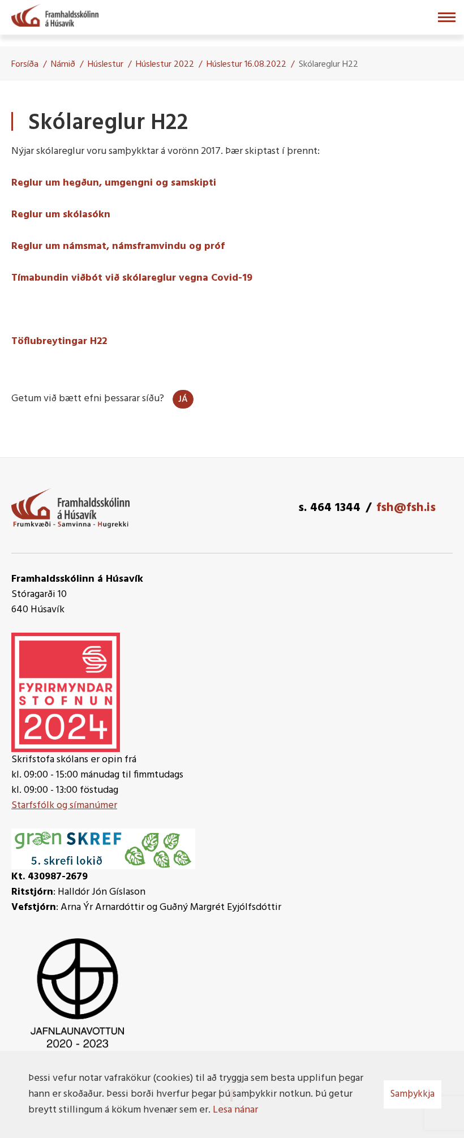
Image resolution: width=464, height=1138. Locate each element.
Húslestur (105, 64)
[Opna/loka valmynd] (446, 17)
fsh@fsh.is (406, 508)
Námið (63, 64)
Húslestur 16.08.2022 (246, 64)
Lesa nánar (235, 1110)
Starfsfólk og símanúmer (64, 805)
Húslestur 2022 (165, 64)
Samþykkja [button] (412, 1094)
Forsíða (24, 64)
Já (183, 399)
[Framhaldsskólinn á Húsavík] (54, 14)
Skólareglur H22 (328, 64)
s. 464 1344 (329, 508)
